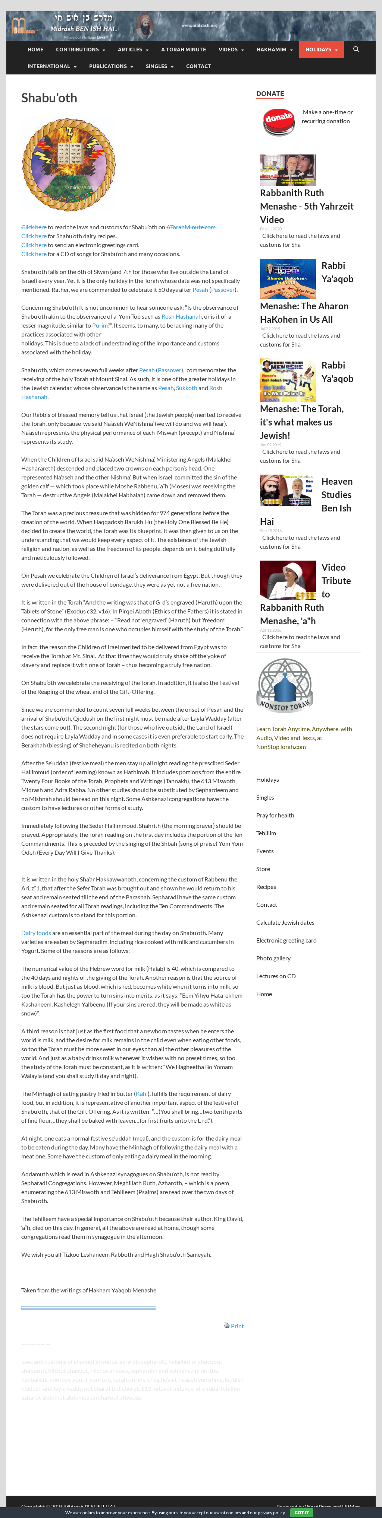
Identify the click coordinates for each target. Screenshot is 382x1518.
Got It (302, 1512)
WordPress (318, 1506)
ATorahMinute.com (191, 226)
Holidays (318, 49)
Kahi (142, 1093)
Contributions (77, 49)
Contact (198, 66)
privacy (265, 1512)
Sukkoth (186, 387)
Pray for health (275, 815)
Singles (156, 66)
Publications (108, 66)
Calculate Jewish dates (285, 922)
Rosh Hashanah (182, 316)
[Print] (227, 1325)
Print (237, 1325)
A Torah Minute (183, 49)
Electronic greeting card (286, 940)
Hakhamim (271, 49)
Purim (100, 325)
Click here (34, 226)
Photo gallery (273, 957)
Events (265, 850)
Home (35, 49)
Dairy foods (36, 932)
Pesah (200, 289)
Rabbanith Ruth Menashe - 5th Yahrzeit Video (307, 206)
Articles (130, 49)
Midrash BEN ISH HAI (89, 1506)
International (49, 66)
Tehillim (266, 832)
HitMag (351, 1506)
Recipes (266, 886)
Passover (223, 289)
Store (263, 868)
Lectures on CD (276, 975)
